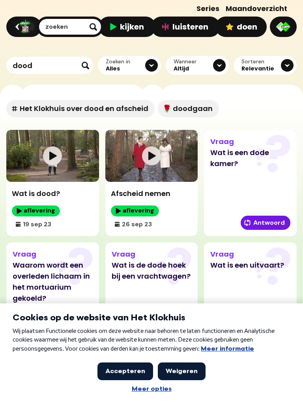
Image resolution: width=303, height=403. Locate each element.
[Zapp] (283, 27)
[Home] (22, 27)
